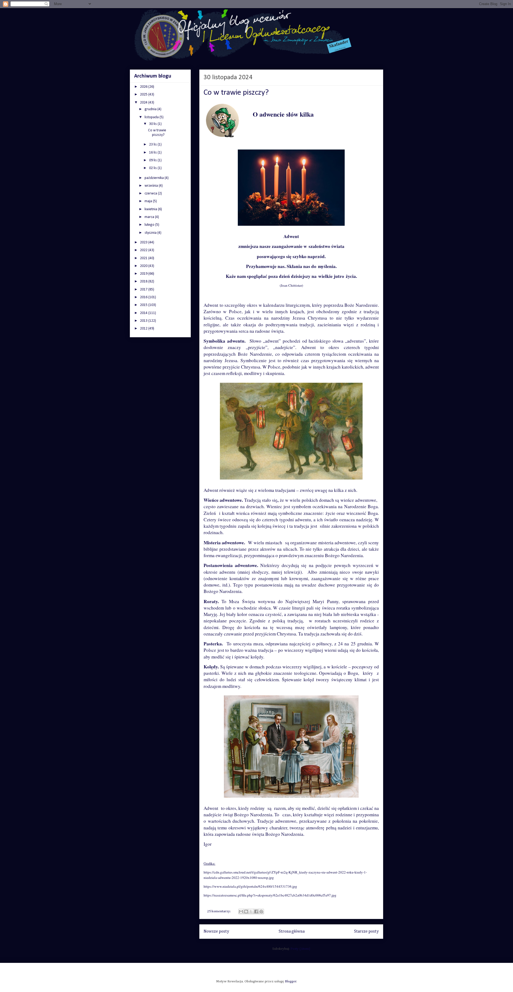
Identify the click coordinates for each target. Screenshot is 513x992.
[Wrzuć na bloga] (246, 911)
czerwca (151, 193)
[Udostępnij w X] (251, 911)
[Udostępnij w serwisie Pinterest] (261, 911)
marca (150, 217)
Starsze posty (366, 931)
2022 (144, 250)
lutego (150, 225)
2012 (144, 329)
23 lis (153, 145)
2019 (144, 274)
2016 (144, 297)
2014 (144, 313)
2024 (144, 103)
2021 (144, 258)
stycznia (151, 233)
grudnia (151, 109)
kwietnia (151, 209)
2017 (144, 290)
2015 (144, 305)
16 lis (153, 153)
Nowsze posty (216, 931)
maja (149, 201)
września (152, 186)
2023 (144, 242)
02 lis (153, 168)
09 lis (153, 160)
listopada (152, 117)
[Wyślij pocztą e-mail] (241, 911)
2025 (144, 95)
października (155, 178)
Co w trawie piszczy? (236, 93)
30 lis (153, 124)
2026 (144, 87)
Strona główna (292, 931)
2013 (144, 321)
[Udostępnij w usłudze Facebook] (256, 911)
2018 (144, 281)
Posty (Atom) (300, 949)
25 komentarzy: (219, 911)
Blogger (290, 981)
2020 (144, 266)
